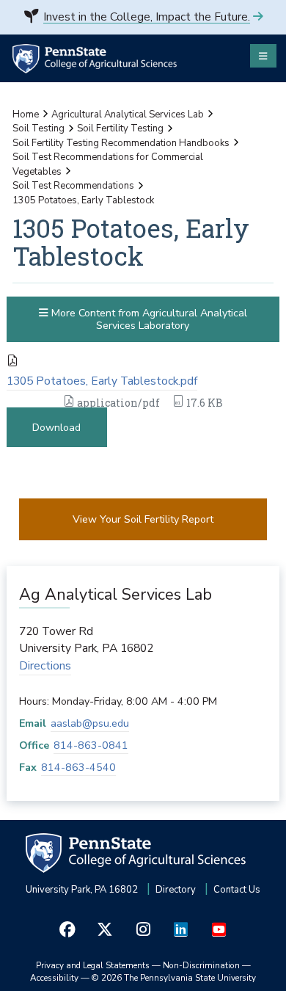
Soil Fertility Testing (120, 128)
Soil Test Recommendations (73, 185)
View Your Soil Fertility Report (143, 519)
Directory (175, 889)
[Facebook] (67, 930)
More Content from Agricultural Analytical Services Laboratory (147, 319)
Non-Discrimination (201, 965)
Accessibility (54, 978)
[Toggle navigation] (263, 56)
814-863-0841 (91, 745)
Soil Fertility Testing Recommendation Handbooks (121, 143)
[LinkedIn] (181, 930)
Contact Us (236, 889)
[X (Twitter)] (105, 930)
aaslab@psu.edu (90, 723)
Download (56, 428)
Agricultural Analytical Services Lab (127, 114)
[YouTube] (218, 930)
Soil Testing (38, 128)
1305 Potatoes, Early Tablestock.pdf (102, 381)
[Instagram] (143, 930)
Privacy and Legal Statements (93, 965)
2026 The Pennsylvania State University (174, 978)
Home (25, 114)
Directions (45, 666)
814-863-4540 (78, 767)
